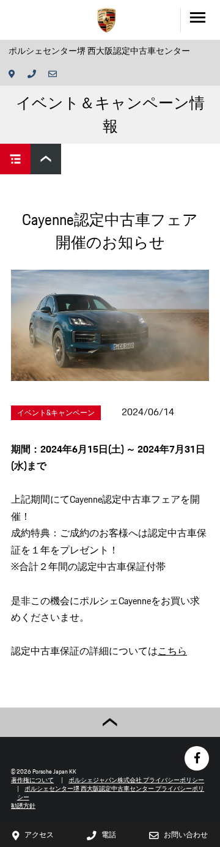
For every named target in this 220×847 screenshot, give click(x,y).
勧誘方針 (23, 805)
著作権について (32, 780)
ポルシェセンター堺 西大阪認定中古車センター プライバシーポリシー (111, 793)
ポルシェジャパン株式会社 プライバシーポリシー (136, 780)
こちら (172, 651)
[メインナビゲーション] (200, 20)
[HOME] (106, 20)
